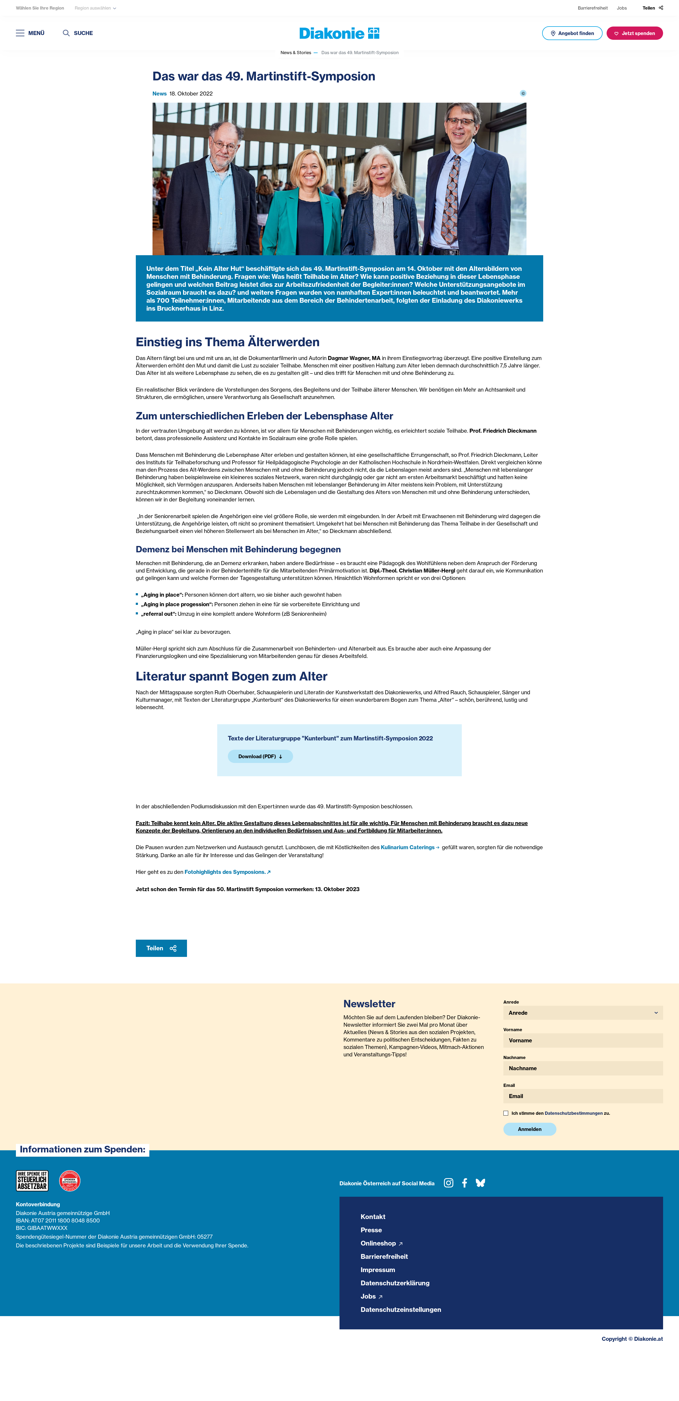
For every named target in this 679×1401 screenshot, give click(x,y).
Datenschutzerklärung (395, 1283)
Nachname (514, 1057)
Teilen (155, 948)
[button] (583, 1013)
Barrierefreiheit (593, 8)
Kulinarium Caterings (408, 847)
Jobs (622, 8)
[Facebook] (464, 1185)
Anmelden (530, 1129)
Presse (371, 1230)
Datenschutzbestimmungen (574, 1113)
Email (509, 1085)
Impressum (378, 1270)
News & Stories (296, 52)
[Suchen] (66, 34)
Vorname (512, 1029)
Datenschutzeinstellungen (401, 1309)
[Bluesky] (480, 1185)
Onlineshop (379, 1243)
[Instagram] (448, 1185)
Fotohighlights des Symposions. (225, 872)
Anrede (511, 1002)
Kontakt (373, 1217)
